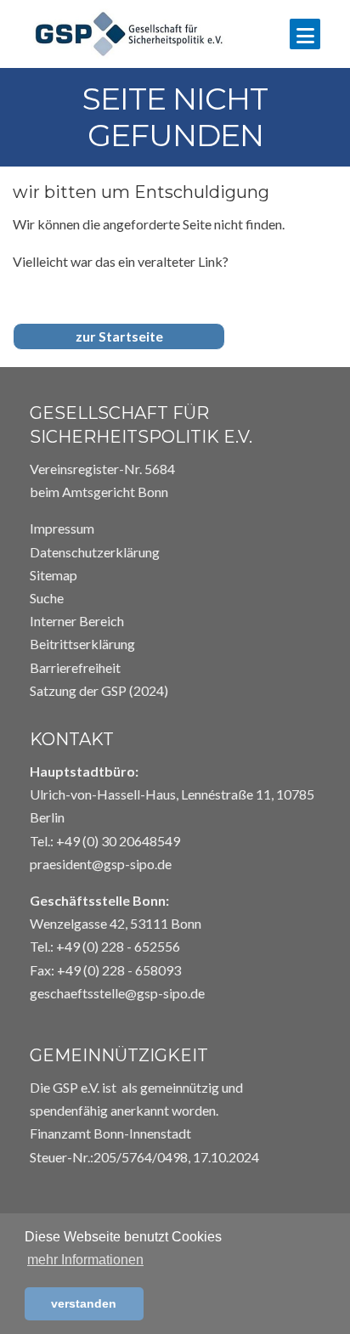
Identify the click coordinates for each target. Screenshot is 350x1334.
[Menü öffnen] (305, 34)
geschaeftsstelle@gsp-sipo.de (117, 993)
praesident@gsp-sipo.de (101, 864)
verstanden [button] (83, 1303)
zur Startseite (119, 336)
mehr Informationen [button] (85, 1259)
